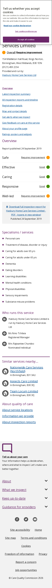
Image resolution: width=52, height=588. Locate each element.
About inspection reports (19, 422)
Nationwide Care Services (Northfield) (26, 369)
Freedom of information (19, 554)
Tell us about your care (15, 456)
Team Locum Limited (24, 391)
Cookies (26, 546)
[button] (26, 52)
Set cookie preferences (26, 31)
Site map (10, 538)
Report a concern (26, 562)
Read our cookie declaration (17, 25)
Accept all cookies (26, 39)
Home (38, 530)
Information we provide (18, 416)
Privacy (43, 554)
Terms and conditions (34, 538)
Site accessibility (20, 530)
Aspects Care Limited (24, 381)
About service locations (17, 410)
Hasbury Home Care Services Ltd (19, 75)
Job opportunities (26, 570)
